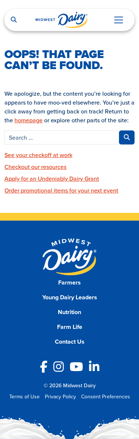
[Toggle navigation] (119, 20)
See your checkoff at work (38, 155)
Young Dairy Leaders (69, 297)
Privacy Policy (60, 396)
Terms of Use (24, 396)
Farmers (69, 282)
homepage (28, 120)
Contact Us (70, 341)
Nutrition (69, 312)
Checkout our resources (35, 167)
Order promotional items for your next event (61, 190)
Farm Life (69, 327)
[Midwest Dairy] (61, 20)
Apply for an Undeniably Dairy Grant (51, 178)
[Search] (13, 20)
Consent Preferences (105, 396)
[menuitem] (69, 282)
